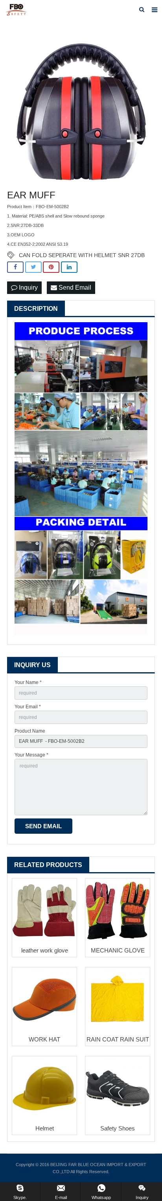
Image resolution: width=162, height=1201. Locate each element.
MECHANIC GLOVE (118, 950)
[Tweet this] (33, 267)
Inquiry (27, 287)
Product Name (30, 731)
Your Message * (31, 755)
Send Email (74, 287)
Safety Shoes (117, 1128)
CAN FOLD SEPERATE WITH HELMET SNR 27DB (82, 255)
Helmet (44, 1128)
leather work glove (44, 950)
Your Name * (28, 682)
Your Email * (28, 706)
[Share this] (15, 267)
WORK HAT (44, 1039)
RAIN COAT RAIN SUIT (118, 1039)
